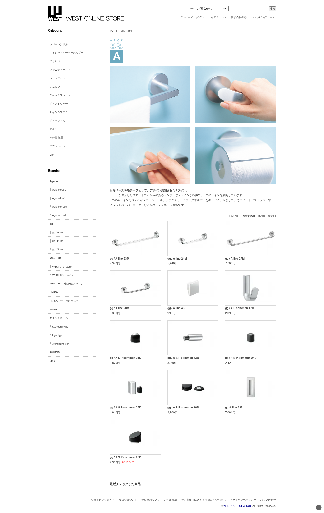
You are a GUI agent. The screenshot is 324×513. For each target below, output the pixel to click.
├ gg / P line (56, 241)
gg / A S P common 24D (241, 358)
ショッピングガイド (103, 499)
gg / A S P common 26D (183, 407)
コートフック (57, 78)
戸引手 (53, 129)
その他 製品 (56, 137)
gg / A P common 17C (239, 308)
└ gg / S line (56, 249)
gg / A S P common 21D (125, 358)
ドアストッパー (59, 103)
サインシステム (59, 112)
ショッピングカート (263, 17)
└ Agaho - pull (58, 215)
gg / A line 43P (176, 308)
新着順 (272, 216)
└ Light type (56, 335)
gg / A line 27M (235, 258)
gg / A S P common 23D (183, 358)
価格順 (262, 216)
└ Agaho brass (58, 206)
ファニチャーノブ (60, 69)
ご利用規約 (170, 499)
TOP (112, 30)
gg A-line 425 (234, 407)
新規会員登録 (239, 17)
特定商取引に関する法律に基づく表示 (203, 499)
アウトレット (57, 146)
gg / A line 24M (177, 258)
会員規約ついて (150, 499)
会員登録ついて (128, 499)
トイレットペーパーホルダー (66, 52)
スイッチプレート (60, 95)
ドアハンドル (57, 120)
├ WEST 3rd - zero (61, 266)
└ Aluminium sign (59, 343)
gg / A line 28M (119, 308)
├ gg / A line (56, 232)
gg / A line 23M (119, 258)
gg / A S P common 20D (125, 457)
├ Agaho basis (58, 189)
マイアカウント (217, 17)
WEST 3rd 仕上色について (66, 283)
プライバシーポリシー (243, 499)
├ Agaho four (57, 198)
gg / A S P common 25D (125, 407)
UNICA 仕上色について (64, 300)
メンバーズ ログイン (192, 17)
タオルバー (56, 61)
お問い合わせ (268, 499)
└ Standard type (59, 326)
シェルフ (55, 86)
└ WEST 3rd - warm (61, 275)
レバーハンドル (59, 44)
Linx (52, 154)
